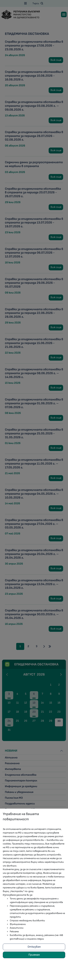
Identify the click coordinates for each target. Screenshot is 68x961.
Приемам (34, 954)
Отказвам (34, 946)
